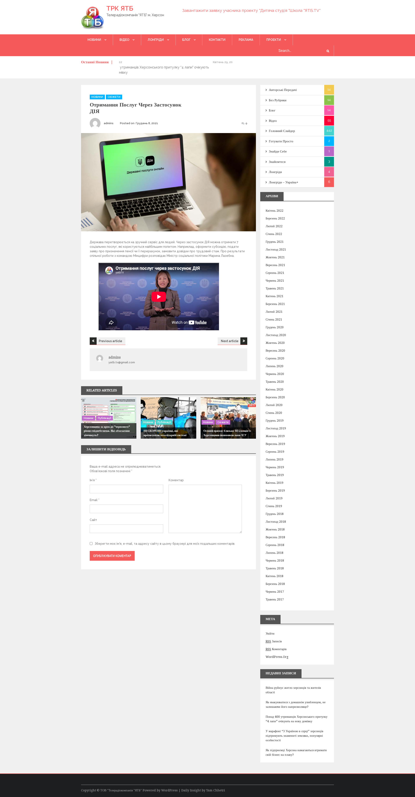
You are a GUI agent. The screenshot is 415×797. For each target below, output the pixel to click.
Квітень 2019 (274, 482)
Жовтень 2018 (275, 529)
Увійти (270, 633)
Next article (229, 341)
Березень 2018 (275, 584)
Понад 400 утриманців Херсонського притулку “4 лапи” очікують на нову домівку (296, 719)
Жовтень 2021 (275, 257)
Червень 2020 (275, 374)
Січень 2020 (274, 412)
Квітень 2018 (274, 576)
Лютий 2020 (274, 405)
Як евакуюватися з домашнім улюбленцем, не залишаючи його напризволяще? (296, 704)
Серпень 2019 (275, 451)
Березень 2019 (275, 490)
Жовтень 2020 (275, 343)
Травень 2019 (275, 475)
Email (94, 500)
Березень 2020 (275, 397)
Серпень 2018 (275, 545)
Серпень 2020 (275, 358)
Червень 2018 (275, 560)
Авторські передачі (283, 90)
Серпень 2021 (275, 273)
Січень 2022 (274, 234)
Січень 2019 (274, 506)
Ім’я (93, 480)
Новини (94, 39)
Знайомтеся (277, 162)
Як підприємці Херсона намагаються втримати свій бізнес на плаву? (296, 752)
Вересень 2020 (275, 350)
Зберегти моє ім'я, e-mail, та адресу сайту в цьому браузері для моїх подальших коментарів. (165, 543)
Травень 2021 (275, 288)
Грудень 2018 (275, 514)
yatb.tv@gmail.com (122, 362)
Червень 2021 (275, 280)
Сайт (93, 520)
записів (274, 641)
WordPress (169, 790)
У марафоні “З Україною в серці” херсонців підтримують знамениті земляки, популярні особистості (294, 735)
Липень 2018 (274, 552)
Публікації (104, 418)
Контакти (217, 39)
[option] (176, 62)
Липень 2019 (274, 459)
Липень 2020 (274, 366)
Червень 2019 (275, 467)
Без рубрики (277, 100)
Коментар (176, 480)
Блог (186, 39)
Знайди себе (278, 151)
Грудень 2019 (275, 420)
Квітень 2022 (274, 210)
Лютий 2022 (274, 226)
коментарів (276, 649)
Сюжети (114, 96)
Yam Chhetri (215, 790)
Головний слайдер (282, 131)
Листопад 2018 (276, 521)
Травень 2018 (275, 568)
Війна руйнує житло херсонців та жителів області (293, 690)
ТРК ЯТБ (119, 8)
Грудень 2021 (275, 241)
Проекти (273, 39)
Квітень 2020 (274, 389)
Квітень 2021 (274, 296)
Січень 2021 (274, 319)
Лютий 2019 (274, 498)
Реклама (246, 39)
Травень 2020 (275, 381)
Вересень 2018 (275, 537)
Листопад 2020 (276, 335)
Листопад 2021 (276, 249)
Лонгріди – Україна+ (283, 182)
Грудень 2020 (275, 327)
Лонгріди (156, 39)
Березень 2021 (275, 304)
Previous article (110, 341)
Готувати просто (281, 141)
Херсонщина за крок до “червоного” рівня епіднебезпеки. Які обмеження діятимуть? (107, 431)
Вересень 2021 (275, 265)
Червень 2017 (275, 591)
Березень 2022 (275, 218)
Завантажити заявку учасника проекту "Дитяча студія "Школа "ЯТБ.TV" (251, 10)
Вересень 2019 (275, 444)
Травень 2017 (275, 599)
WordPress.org (277, 657)
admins (108, 123)
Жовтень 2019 (275, 436)
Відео (124, 39)
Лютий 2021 (274, 311)
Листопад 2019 (276, 428)
